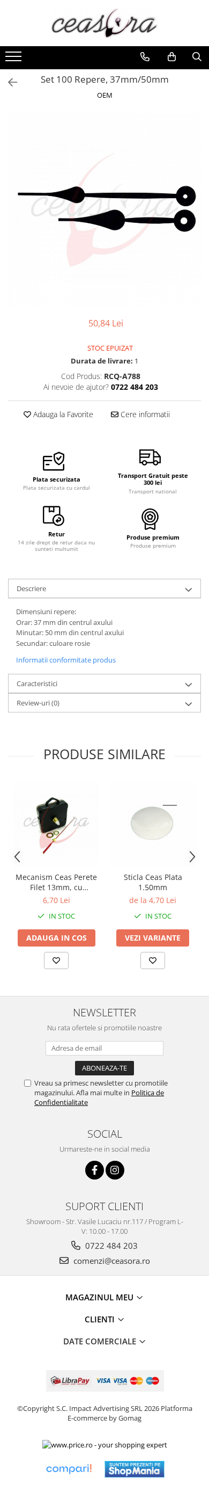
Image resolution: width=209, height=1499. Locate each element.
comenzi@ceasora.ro (110, 1260)
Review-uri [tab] (38, 703)
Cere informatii (144, 414)
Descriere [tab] (31, 588)
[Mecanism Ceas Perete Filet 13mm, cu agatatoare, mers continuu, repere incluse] (56, 824)
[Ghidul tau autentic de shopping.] (68, 1469)
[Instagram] (115, 1170)
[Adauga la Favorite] (56, 960)
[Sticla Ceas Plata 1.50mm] (153, 824)
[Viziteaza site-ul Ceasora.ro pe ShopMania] (134, 1469)
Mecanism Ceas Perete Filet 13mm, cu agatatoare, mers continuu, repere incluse (56, 882)
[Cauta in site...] (197, 57)
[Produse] (14, 60)
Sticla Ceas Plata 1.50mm (153, 882)
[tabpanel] (104, 210)
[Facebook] (94, 1170)
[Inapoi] (8, 82)
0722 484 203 (110, 1245)
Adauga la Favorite (62, 414)
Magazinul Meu (100, 1297)
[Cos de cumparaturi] (171, 57)
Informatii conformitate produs (66, 660)
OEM (105, 95)
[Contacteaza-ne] (145, 57)
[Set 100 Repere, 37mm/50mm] (104, 210)
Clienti (101, 1319)
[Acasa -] (104, 23)
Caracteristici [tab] (37, 683)
